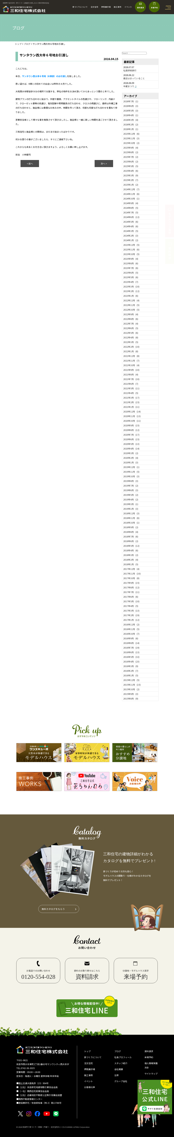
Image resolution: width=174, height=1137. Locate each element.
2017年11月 (132, 573)
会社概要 (118, 1069)
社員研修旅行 (129, 70)
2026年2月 (130, 124)
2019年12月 (131, 467)
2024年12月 (131, 189)
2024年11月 (131, 194)
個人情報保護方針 (151, 1065)
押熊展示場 (106, 7)
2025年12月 (131, 133)
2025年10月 (131, 143)
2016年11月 (131, 629)
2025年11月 (131, 138)
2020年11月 (132, 416)
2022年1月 (130, 351)
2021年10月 (131, 365)
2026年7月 (130, 101)
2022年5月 (130, 332)
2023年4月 (130, 282)
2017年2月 (131, 615)
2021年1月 (131, 407)
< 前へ (30, 163)
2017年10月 (131, 578)
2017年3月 (131, 610)
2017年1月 (131, 619)
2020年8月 (131, 430)
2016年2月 (130, 670)
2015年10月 (131, 689)
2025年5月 (130, 166)
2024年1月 (130, 240)
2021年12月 (131, 356)
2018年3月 (130, 555)
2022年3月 (130, 342)
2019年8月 (130, 481)
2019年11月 (131, 471)
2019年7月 (130, 485)
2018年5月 (131, 545)
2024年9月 (130, 203)
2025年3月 (130, 175)
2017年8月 (131, 587)
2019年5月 (130, 494)
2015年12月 (131, 680)
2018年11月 (131, 518)
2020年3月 (130, 453)
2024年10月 (131, 198)
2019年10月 (131, 476)
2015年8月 (130, 698)
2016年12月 (131, 624)
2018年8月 (130, 532)
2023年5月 (130, 277)
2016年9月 (130, 638)
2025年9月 (130, 147)
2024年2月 (130, 235)
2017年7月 (131, 592)
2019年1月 (130, 508)
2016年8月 (131, 643)
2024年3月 (130, 231)
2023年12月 (131, 244)
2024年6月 (131, 217)
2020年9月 (131, 425)
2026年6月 (130, 106)
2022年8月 (130, 319)
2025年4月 (130, 170)
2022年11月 (131, 305)
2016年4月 (131, 661)
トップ (87, 1051)
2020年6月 (131, 439)
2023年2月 (131, 291)
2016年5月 (131, 657)
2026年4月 (130, 115)
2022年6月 (130, 328)
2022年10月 (131, 309)
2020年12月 (132, 411)
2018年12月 (131, 513)
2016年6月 (131, 652)
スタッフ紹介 (120, 1063)
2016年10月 (131, 633)
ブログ (117, 1051)
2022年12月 (131, 300)
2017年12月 (131, 569)
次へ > (104, 163)
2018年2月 (130, 559)
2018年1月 (130, 564)
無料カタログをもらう (53, 909)
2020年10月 (132, 420)
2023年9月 (130, 258)
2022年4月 (130, 337)
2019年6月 (130, 490)
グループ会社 (120, 1081)
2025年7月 (130, 156)
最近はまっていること (134, 78)
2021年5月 (131, 388)
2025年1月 (130, 184)
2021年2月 (131, 402)
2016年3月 (130, 666)
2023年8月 (130, 263)
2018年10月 (131, 522)
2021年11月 (131, 360)
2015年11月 (132, 684)
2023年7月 (130, 268)
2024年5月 (130, 221)
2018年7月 (130, 536)
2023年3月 (131, 286)
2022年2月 (131, 346)
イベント (128, 7)
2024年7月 (130, 212)
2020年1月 (130, 462)
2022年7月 (130, 323)
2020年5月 (131, 444)
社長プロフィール (123, 1057)
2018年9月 (130, 527)
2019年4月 (130, 499)
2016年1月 (130, 675)
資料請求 (149, 1051)
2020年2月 (130, 457)
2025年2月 (130, 180)
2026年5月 (130, 110)
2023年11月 (131, 249)
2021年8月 (130, 374)
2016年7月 (131, 647)
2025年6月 (130, 161)
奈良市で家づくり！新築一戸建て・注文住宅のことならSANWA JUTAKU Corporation (56, 1127)
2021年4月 (130, 393)
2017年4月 (130, 606)
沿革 (116, 1075)
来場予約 (149, 1057)
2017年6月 (130, 596)
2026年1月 (130, 129)
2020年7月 (131, 434)
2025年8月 (130, 152)
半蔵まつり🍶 (130, 86)
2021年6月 (130, 383)
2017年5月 (131, 601)
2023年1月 (130, 295)
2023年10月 (131, 254)
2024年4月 (130, 226)
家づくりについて (80, 7)
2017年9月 (131, 582)
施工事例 (117, 7)
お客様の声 (89, 1087)
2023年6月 (130, 272)
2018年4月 (130, 550)
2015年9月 (130, 694)
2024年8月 (130, 207)
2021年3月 (131, 397)
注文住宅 (94, 7)
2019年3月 (130, 504)
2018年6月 (130, 541)
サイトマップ (151, 1073)
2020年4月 (131, 448)
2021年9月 (131, 369)
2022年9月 (130, 314)
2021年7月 (131, 379)
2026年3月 (130, 119)
